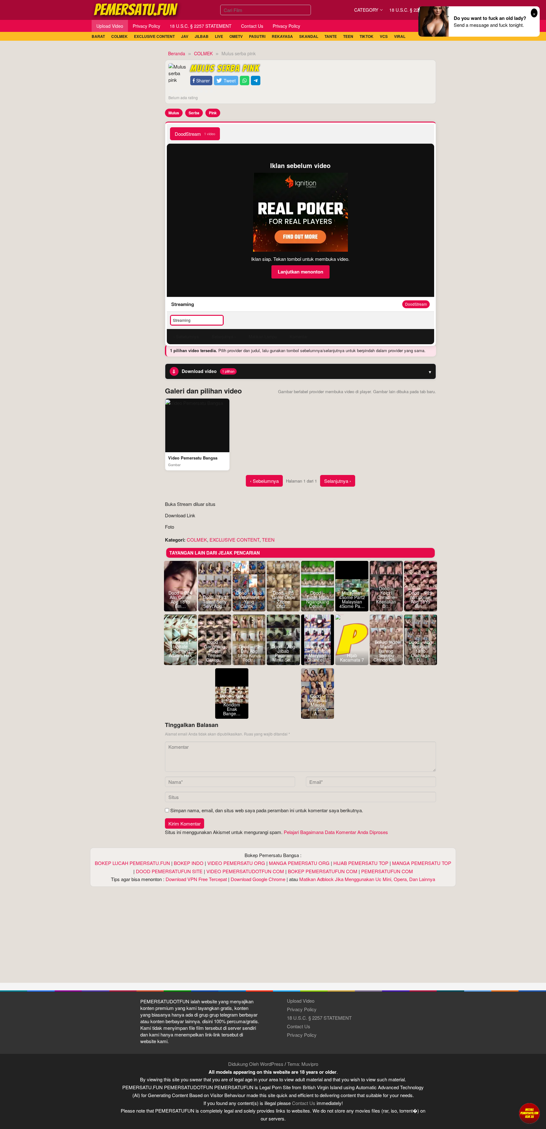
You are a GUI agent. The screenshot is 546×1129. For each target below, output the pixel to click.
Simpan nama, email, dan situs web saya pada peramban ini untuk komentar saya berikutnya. (266, 810)
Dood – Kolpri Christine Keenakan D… (386, 597)
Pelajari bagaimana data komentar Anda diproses (336, 832)
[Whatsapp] (244, 81)
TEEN (268, 539)
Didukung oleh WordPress (255, 1063)
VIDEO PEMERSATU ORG (236, 863)
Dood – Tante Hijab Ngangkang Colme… (317, 599)
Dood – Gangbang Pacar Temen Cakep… (214, 651)
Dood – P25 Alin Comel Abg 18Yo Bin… (420, 599)
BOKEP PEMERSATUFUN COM (322, 871)
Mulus (173, 113)
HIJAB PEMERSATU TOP (360, 863)
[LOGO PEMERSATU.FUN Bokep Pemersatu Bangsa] (136, 9)
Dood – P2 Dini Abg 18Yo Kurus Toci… (249, 653)
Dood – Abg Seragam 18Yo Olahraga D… (420, 651)
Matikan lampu (263, 336)
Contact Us (298, 1026)
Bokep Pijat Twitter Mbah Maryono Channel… (318, 653)
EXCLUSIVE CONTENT (234, 539)
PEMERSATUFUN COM (387, 871)
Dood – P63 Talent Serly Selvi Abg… (215, 601)
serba (194, 113)
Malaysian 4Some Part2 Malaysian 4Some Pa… (352, 599)
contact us (303, 1103)
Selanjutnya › (337, 480)
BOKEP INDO (188, 863)
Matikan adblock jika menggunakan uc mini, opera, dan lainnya (367, 879)
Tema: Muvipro (302, 1063)
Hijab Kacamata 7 (352, 657)
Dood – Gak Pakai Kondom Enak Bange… (232, 705)
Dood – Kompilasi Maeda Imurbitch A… (317, 705)
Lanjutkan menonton (300, 271)
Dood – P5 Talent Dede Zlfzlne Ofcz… (283, 599)
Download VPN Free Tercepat (196, 879)
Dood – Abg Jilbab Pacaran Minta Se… (283, 653)
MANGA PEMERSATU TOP (421, 863)
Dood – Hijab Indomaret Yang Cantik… (249, 599)
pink (213, 113)
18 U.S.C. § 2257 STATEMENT (319, 1017)
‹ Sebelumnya (264, 480)
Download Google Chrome (258, 879)
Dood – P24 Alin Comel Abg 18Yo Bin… (180, 599)
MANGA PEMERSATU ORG (299, 863)
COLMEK (197, 539)
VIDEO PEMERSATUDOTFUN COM (245, 871)
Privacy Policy (302, 1009)
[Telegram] (255, 81)
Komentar (298, 336)
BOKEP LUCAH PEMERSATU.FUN (132, 863)
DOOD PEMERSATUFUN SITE (169, 871)
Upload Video (300, 1000)
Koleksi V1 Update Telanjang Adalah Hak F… (180, 651)
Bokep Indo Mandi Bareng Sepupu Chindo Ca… (386, 651)
